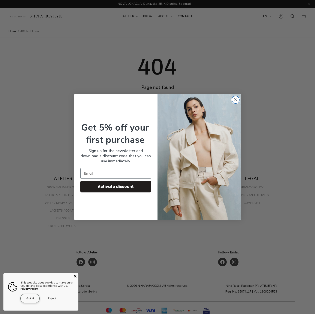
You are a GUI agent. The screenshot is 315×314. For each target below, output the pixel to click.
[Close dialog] (235, 100)
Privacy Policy (29, 289)
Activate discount (116, 186)
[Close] (75, 276)
